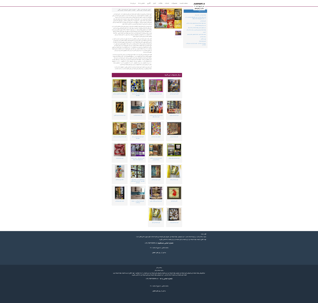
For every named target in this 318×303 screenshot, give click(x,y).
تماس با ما (141, 3)
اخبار (154, 3)
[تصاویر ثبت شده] (178, 34)
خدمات (167, 3)
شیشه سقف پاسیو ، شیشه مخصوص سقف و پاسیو (196, 34)
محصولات (174, 3)
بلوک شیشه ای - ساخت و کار (200, 15)
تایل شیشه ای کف (202, 41)
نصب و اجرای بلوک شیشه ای (200, 25)
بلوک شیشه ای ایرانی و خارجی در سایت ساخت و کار (196, 29)
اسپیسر (204, 32)
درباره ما (133, 3)
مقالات (160, 3)
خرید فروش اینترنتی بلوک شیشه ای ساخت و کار (197, 27)
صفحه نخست (184, 3)
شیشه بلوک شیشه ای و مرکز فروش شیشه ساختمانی (196, 23)
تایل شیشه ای (203, 21)
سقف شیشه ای (203, 36)
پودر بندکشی (203, 38)
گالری (148, 3)
